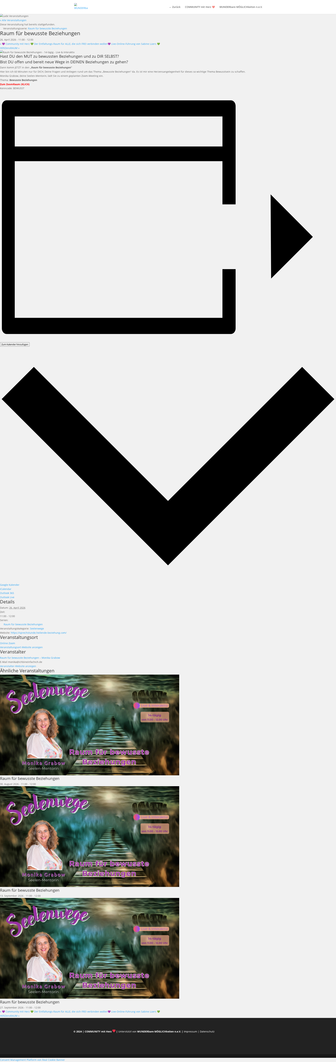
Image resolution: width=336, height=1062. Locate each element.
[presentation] (89, 774)
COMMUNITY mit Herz (98, 1031)
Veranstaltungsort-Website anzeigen (21, 647)
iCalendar (5, 589)
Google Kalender (9, 584)
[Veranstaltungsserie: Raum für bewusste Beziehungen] (38, 784)
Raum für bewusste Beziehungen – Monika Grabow (30, 657)
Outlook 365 (7, 593)
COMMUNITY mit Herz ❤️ (200, 7)
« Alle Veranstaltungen (13, 20)
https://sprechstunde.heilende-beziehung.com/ (38, 632)
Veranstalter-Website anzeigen (18, 666)
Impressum (190, 1031)
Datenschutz (207, 1031)
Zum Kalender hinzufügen (14, 344)
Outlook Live (7, 597)
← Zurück (174, 7)
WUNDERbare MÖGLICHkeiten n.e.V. (240, 7)
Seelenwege (37, 628)
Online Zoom (7, 643)
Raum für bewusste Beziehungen (23, 624)
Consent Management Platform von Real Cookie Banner (32, 1059)
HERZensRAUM (9, 48)
